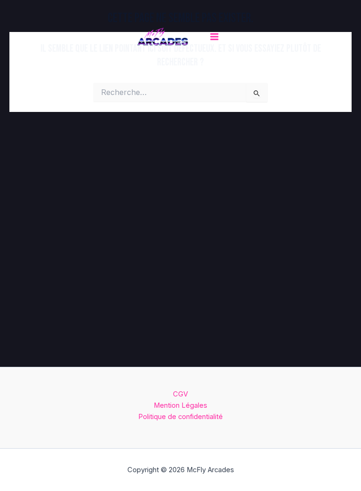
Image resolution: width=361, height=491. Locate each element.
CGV (180, 394)
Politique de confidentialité (180, 416)
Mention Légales (180, 405)
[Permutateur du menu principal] (214, 37)
